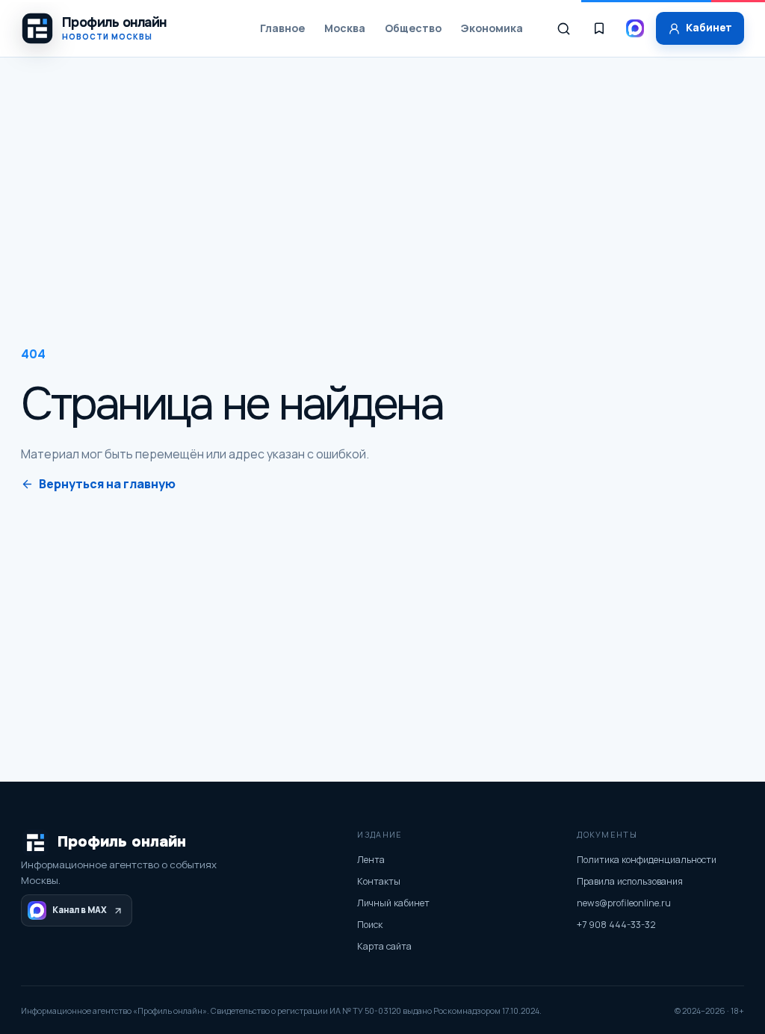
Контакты (378, 881)
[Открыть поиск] (563, 28)
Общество (413, 28)
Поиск (369, 924)
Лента (371, 859)
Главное (282, 28)
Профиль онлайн (122, 841)
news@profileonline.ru (624, 903)
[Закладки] (599, 28)
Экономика (492, 28)
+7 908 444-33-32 (616, 924)
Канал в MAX (79, 909)
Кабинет (709, 27)
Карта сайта (384, 946)
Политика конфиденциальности (646, 859)
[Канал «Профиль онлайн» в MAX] (635, 28)
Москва (344, 28)
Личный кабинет (393, 903)
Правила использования (630, 881)
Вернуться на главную (107, 484)
